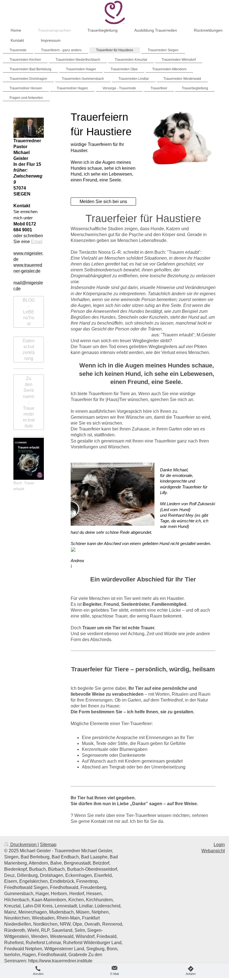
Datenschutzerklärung (29, 349)
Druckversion (23, 844)
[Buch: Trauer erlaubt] (28, 459)
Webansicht (213, 850)
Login (219, 844)
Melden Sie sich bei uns (103, 201)
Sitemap (48, 844)
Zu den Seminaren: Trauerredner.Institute (29, 402)
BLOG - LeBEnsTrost (29, 312)
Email (36, 241)
